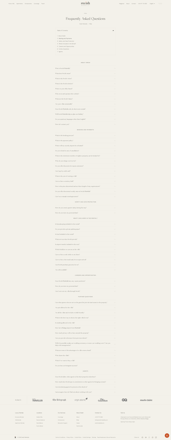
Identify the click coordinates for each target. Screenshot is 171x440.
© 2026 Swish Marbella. (23, 437)
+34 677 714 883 (142, 3)
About (127, 3)
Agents (61, 51)
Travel (42, 3)
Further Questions (64, 49)
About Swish (61, 36)
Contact (134, 3)
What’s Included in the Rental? (67, 44)
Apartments (19, 3)
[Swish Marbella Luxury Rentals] (85, 3)
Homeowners (28, 3)
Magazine (121, 3)
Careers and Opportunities (66, 46)
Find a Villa (11, 3)
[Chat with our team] (167, 435)
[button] (113, 30)
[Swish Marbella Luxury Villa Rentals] (15, 437)
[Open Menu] (159, 3)
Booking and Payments (65, 38)
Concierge (36, 3)
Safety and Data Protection (66, 41)
